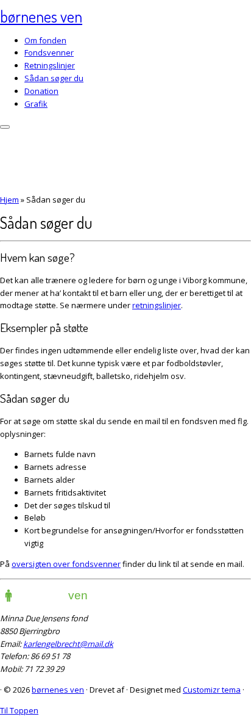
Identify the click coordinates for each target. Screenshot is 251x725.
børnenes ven (41, 16)
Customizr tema (212, 689)
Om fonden (45, 40)
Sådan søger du (53, 78)
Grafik (36, 103)
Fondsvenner (49, 52)
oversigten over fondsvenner (66, 563)
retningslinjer (156, 305)
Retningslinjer (49, 65)
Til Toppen (19, 710)
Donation (41, 90)
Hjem (9, 199)
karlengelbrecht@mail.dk (68, 643)
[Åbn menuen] (5, 127)
